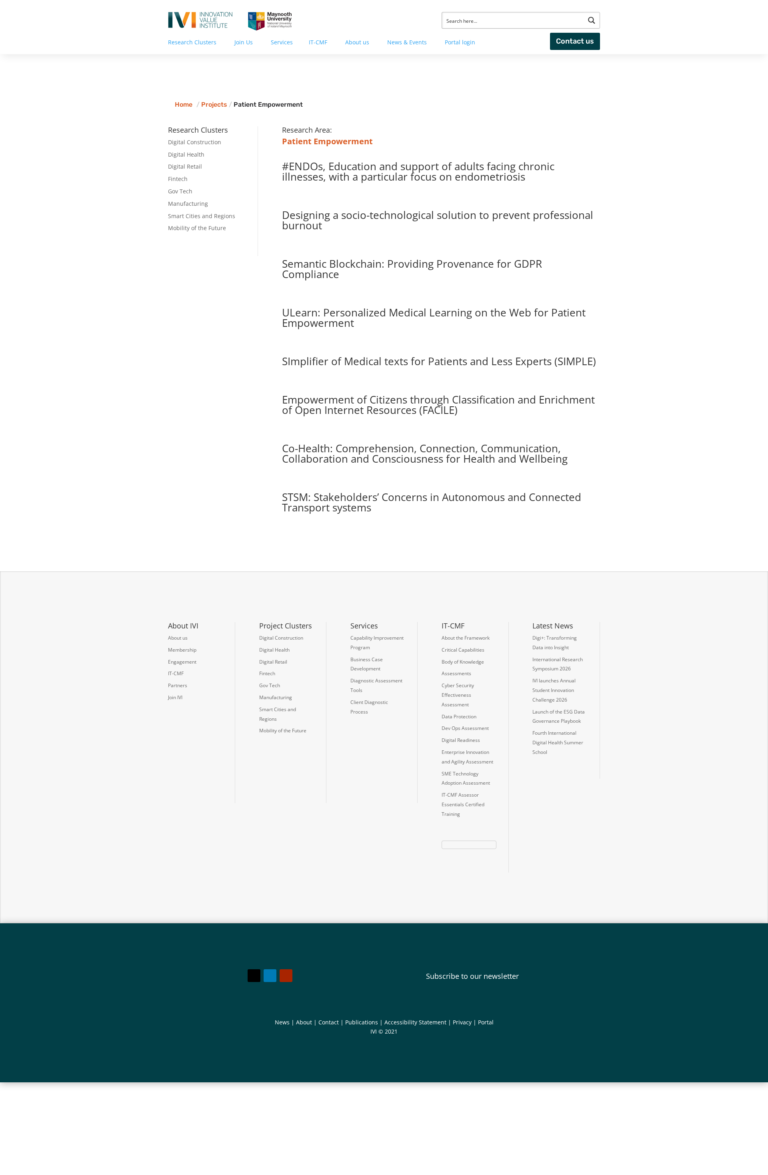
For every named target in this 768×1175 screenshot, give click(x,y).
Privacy (462, 1022)
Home (183, 104)
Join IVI (175, 697)
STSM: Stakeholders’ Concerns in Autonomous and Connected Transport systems (431, 502)
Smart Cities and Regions (201, 216)
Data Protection (459, 716)
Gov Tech (180, 191)
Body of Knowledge (463, 661)
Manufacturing (188, 203)
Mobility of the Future (197, 228)
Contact (328, 1022)
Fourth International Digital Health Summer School (557, 742)
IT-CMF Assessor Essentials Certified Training (463, 804)
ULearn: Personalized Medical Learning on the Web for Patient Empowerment (434, 317)
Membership (182, 649)
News (282, 1022)
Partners (177, 685)
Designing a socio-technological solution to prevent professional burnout (437, 220)
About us (178, 637)
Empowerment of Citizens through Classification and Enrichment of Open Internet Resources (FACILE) (438, 404)
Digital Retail (185, 166)
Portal (486, 1022)
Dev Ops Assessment (465, 728)
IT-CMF (176, 673)
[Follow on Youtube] (286, 975)
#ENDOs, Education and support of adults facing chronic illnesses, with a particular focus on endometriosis (418, 171)
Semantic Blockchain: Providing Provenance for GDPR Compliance (412, 268)
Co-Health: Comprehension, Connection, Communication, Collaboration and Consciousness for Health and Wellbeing (425, 453)
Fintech (178, 179)
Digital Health (186, 154)
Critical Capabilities (463, 649)
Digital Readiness (461, 740)
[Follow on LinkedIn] (270, 975)
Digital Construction (194, 142)
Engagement (182, 661)
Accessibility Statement (415, 1022)
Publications (361, 1022)
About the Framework (466, 637)
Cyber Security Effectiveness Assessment (458, 695)
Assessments (456, 673)
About (304, 1022)
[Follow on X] (254, 975)
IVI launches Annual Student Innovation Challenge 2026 (554, 690)
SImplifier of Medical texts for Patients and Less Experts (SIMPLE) (439, 361)
